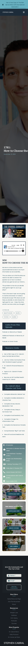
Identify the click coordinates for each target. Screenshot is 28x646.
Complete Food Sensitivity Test (14, 415)
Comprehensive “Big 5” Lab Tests (14, 431)
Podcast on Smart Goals (10, 341)
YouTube (6, 317)
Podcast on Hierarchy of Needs (12, 332)
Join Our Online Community (12, 360)
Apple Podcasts (8, 313)
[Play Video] (14, 231)
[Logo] (8, 12)
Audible (14, 317)
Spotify (18, 313)
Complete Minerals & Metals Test (14, 394)
